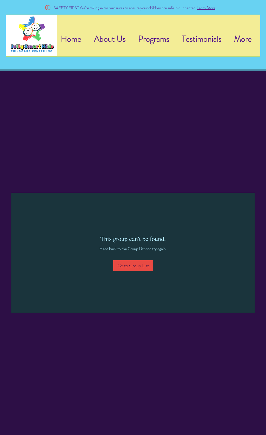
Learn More (206, 8)
